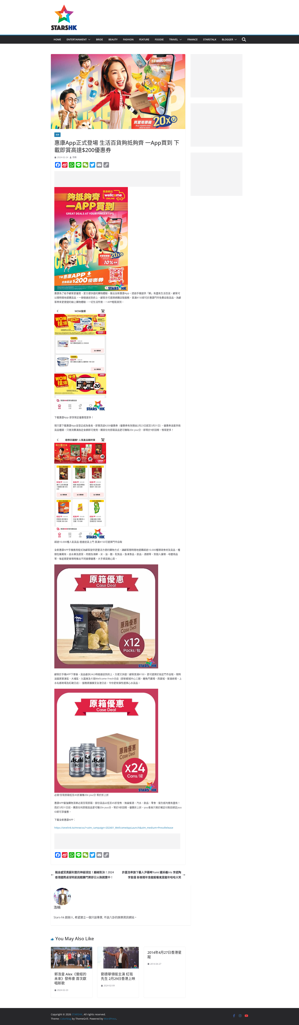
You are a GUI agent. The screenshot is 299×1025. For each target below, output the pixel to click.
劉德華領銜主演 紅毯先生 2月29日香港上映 (118, 976)
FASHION (128, 39)
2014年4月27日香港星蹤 (164, 954)
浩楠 (74, 157)
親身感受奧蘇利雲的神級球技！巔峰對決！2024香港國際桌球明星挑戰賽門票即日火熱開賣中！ (84, 874)
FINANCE (192, 39)
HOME (57, 39)
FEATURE (144, 39)
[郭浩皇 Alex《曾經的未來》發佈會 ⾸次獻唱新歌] (71, 949)
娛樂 (57, 134)
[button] (88, 39)
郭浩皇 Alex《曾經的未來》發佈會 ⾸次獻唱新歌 (70, 978)
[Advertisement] (117, 179)
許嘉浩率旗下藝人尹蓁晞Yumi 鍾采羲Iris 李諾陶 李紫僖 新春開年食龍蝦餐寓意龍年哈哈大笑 (151, 874)
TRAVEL (173, 39)
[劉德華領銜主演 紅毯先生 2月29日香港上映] (118, 949)
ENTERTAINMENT (77, 39)
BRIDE (99, 39)
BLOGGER (227, 39)
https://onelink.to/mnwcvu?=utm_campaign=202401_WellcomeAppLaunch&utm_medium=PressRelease (113, 827)
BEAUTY (112, 39)
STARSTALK (209, 39)
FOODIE (159, 39)
